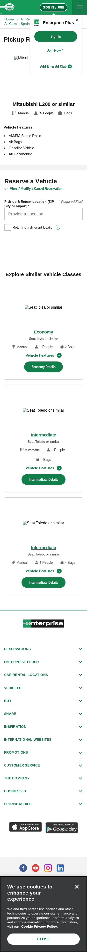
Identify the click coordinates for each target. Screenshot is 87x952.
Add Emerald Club (53, 66)
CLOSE (43, 939)
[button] (79, 7)
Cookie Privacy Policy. (39, 926)
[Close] (77, 886)
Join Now (54, 50)
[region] (43, 914)
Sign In (56, 36)
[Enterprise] (7, 7)
